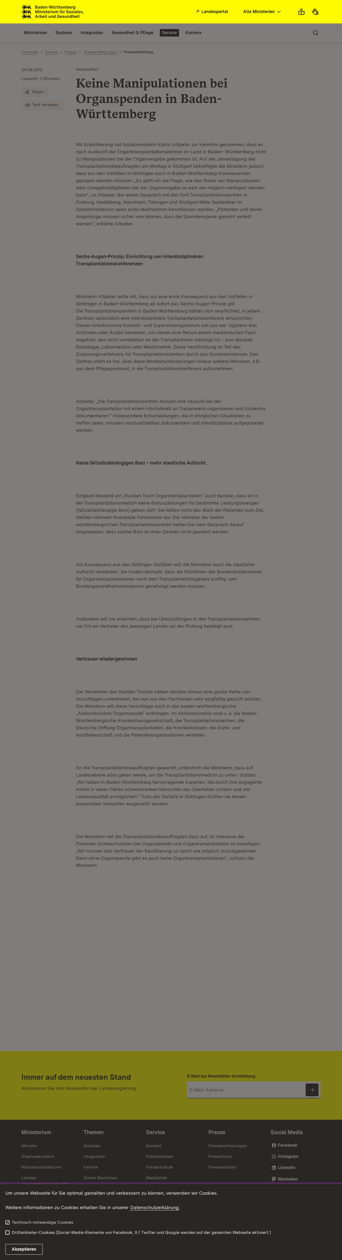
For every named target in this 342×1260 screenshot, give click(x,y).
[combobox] (262, 11)
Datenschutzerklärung (154, 1207)
